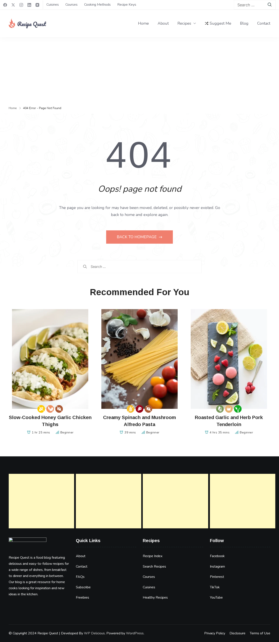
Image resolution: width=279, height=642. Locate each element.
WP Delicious (94, 633)
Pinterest (217, 576)
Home (143, 23)
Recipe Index (152, 556)
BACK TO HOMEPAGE (137, 237)
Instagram (217, 566)
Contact (263, 23)
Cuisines (52, 4)
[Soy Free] (50, 409)
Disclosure (237, 633)
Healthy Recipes (155, 597)
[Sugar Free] (59, 409)
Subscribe (83, 587)
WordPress (135, 633)
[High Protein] (139, 409)
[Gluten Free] (130, 409)
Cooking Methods (97, 4)
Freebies (82, 597)
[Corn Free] (41, 409)
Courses (71, 4)
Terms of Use (260, 633)
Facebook (217, 556)
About (163, 23)
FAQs (80, 576)
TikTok (215, 587)
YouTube (216, 597)
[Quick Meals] (229, 409)
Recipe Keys (126, 4)
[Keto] (220, 409)
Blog (244, 23)
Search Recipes (154, 566)
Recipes (184, 23)
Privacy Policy (214, 633)
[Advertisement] (139, 69)
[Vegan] (238, 409)
